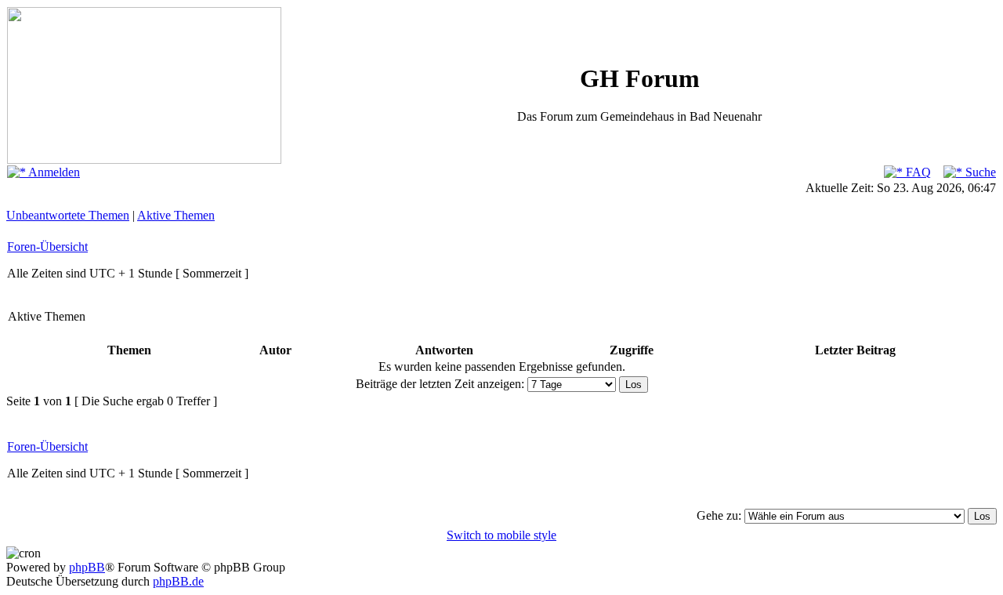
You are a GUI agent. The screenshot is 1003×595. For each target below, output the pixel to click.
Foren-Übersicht (47, 246)
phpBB (87, 567)
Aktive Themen (176, 215)
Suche (979, 172)
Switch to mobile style (501, 535)
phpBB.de (178, 581)
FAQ (917, 172)
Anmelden (53, 172)
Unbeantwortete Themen (67, 215)
